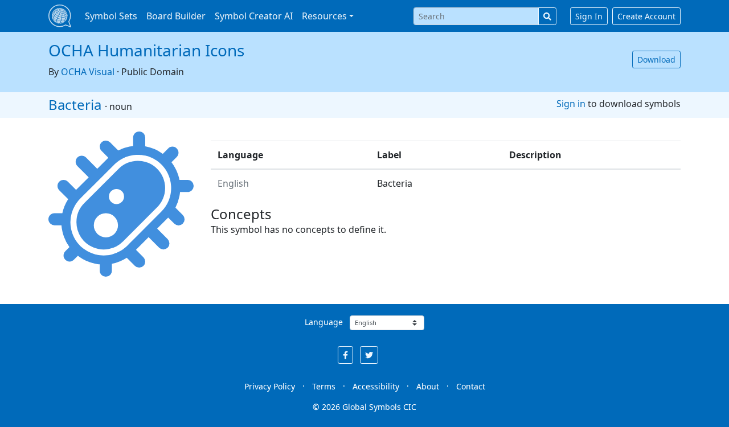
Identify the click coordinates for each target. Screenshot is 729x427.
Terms (323, 386)
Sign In (589, 16)
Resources (324, 16)
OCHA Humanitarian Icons (146, 50)
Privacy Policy (269, 386)
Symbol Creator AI (254, 16)
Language (324, 322)
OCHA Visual (87, 71)
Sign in (570, 103)
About (427, 386)
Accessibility (376, 386)
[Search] (547, 16)
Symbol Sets (111, 16)
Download (656, 59)
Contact (470, 386)
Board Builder (176, 16)
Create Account (646, 16)
